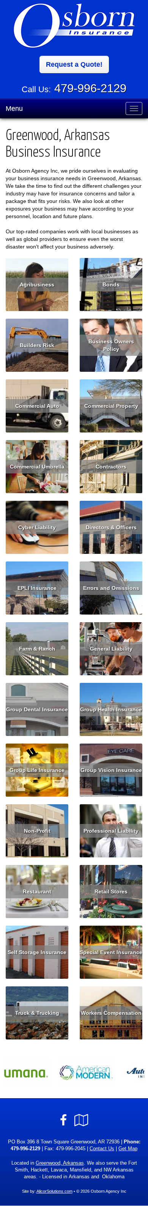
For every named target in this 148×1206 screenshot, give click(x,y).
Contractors (111, 467)
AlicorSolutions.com (54, 1191)
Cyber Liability (37, 527)
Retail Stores (111, 891)
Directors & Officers (111, 527)
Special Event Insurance (111, 952)
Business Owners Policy (111, 345)
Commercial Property (111, 406)
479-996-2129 (90, 88)
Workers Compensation (111, 1013)
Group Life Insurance (37, 770)
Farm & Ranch (37, 649)
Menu (14, 108)
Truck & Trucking (37, 1013)
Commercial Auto (37, 406)
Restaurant (37, 891)
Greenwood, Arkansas (60, 1163)
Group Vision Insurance (111, 770)
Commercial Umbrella (37, 467)
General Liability (111, 649)
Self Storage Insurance (37, 952)
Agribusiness (37, 284)
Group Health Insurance (111, 709)
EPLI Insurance (37, 588)
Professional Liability (111, 831)
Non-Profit (37, 831)
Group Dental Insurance (37, 709)
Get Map (127, 1148)
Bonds (111, 284)
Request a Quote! (74, 64)
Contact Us (102, 1148)
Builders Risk (37, 345)
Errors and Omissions (111, 588)
